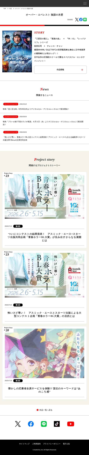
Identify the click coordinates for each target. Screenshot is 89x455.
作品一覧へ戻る (45, 410)
